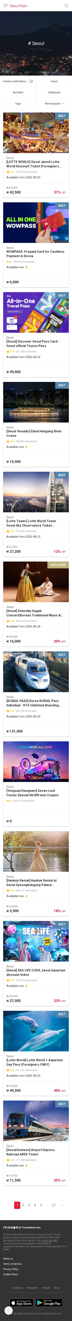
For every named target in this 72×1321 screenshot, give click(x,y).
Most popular (53, 103)
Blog (57, 1287)
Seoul (54, 81)
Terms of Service (12, 1264)
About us (8, 1258)
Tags (18, 103)
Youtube (46, 1287)
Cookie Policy (10, 1274)
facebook (18, 1287)
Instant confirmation (14, 81)
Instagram (32, 1287)
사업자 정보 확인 (50, 1240)
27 (54, 1205)
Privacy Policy (10, 1269)
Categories (54, 92)
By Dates (18, 92)
